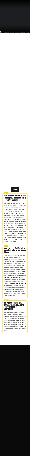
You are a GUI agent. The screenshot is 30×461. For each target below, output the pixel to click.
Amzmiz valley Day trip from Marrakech (11, 360)
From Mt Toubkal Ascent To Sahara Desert (12, 364)
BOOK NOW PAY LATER (11, 169)
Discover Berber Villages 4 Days (10, 358)
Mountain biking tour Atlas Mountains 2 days (13, 368)
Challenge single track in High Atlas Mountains (13, 366)
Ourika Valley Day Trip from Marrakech (11, 362)
